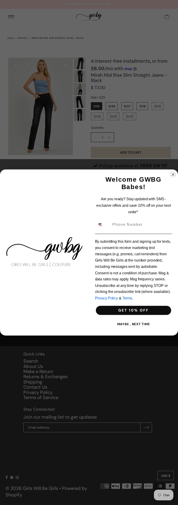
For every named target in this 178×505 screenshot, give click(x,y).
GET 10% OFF (133, 310)
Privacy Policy (106, 298)
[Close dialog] (173, 174)
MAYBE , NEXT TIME (133, 324)
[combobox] (103, 224)
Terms (127, 298)
